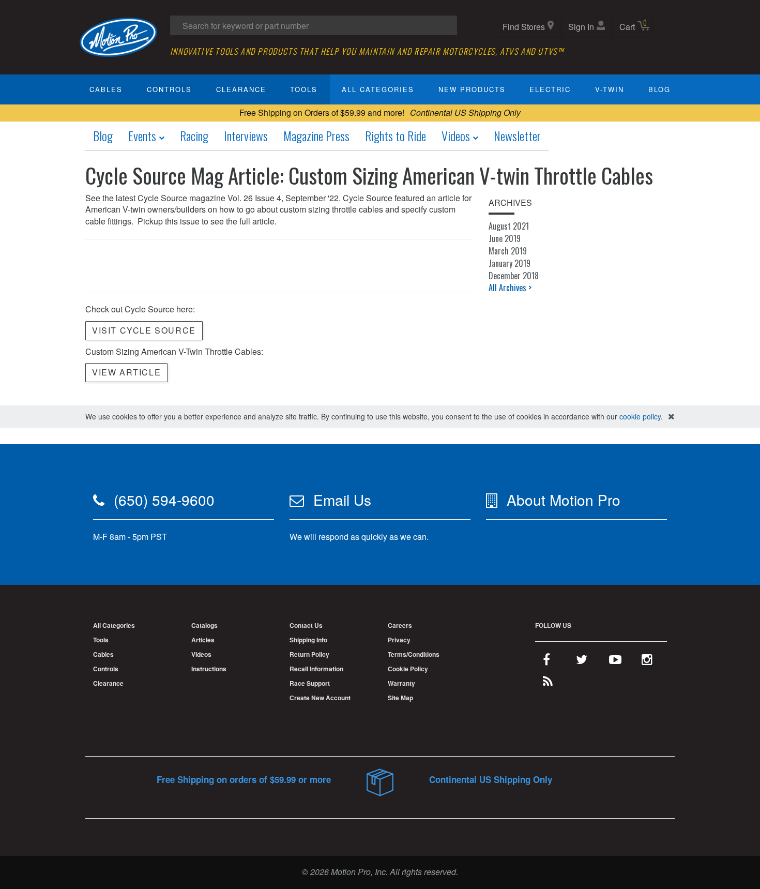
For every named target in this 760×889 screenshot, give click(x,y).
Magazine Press (316, 135)
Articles (203, 639)
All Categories (378, 89)
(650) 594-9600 (164, 499)
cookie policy (640, 416)
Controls (169, 89)
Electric (550, 89)
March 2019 (508, 251)
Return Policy (309, 654)
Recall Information (316, 668)
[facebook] (546, 661)
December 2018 (514, 275)
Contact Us (306, 625)
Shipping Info (308, 639)
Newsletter (517, 135)
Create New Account (320, 697)
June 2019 (505, 238)
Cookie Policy (408, 668)
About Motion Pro (563, 499)
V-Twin (609, 89)
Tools (303, 89)
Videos (457, 135)
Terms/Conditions (413, 654)
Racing (194, 135)
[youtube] (615, 661)
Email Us (342, 499)
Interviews (246, 135)
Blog (659, 89)
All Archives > (510, 287)
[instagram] (647, 661)
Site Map (400, 697)
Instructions (208, 668)
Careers (400, 625)
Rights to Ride (395, 135)
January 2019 (509, 263)
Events (143, 135)
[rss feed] (548, 683)
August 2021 (509, 226)
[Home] (118, 36)
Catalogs (204, 625)
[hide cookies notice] (671, 417)
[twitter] (581, 661)
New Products (472, 89)
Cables (106, 89)
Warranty (401, 683)
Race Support (310, 683)
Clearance (241, 89)
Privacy (399, 639)
